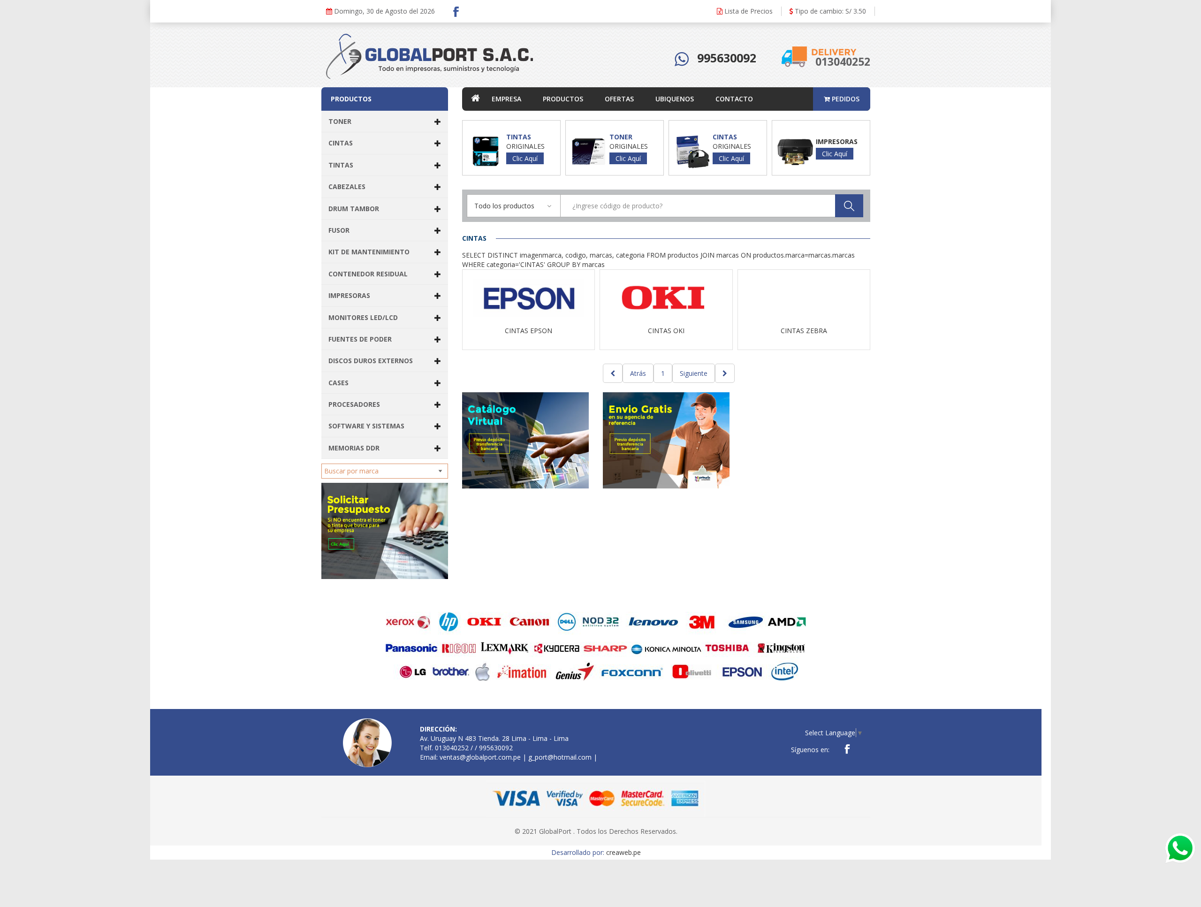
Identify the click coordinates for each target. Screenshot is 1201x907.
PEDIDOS (844, 98)
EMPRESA (506, 98)
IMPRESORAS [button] (349, 295)
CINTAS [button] (340, 142)
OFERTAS (619, 98)
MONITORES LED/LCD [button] (363, 317)
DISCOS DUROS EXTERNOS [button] (370, 360)
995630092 (726, 58)
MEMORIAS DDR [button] (354, 447)
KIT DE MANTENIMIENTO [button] (369, 251)
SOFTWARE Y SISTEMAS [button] (366, 425)
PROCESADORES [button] (354, 404)
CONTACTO (734, 98)
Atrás (638, 373)
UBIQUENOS (674, 98)
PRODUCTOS (563, 98)
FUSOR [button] (339, 230)
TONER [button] (339, 121)
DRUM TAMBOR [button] (353, 208)
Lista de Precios (747, 11)
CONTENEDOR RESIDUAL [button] (368, 273)
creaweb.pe (623, 852)
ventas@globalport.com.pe (480, 757)
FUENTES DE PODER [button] (360, 339)
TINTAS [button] (340, 164)
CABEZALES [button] (346, 186)
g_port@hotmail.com (560, 757)
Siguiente (693, 373)
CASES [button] (338, 382)
